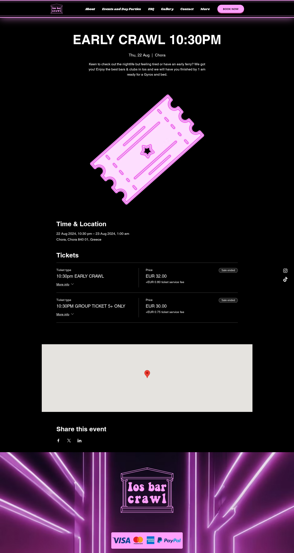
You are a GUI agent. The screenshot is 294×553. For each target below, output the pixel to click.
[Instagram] (285, 270)
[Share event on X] (69, 440)
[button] (230, 9)
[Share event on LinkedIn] (79, 440)
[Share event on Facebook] (58, 440)
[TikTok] (285, 279)
